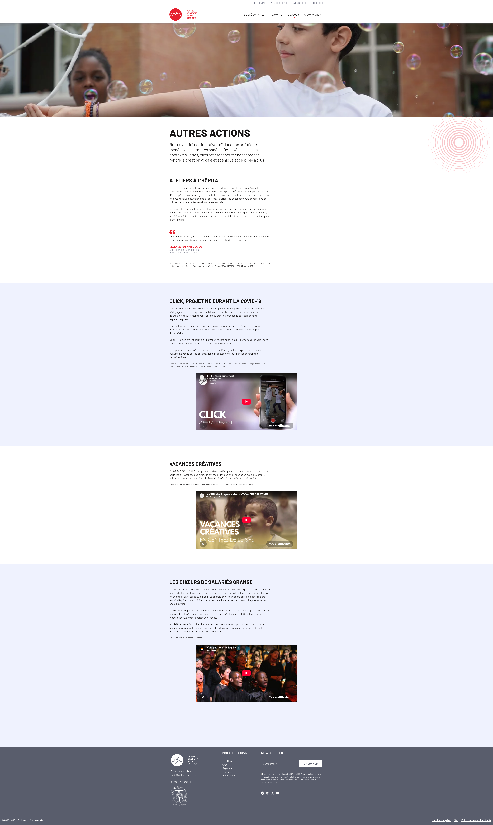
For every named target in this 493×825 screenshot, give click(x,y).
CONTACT (262, 3)
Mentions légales (441, 820)
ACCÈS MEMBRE (281, 3)
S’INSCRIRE (301, 3)
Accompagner (312, 14)
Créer (262, 14)
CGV (456, 820)
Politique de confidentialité (476, 820)
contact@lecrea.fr (181, 781)
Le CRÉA (249, 14)
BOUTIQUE (319, 3)
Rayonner (277, 14)
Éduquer (293, 14)
